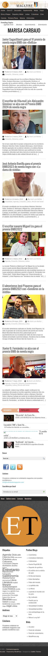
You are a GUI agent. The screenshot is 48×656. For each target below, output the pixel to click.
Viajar (42, 10)
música (11, 589)
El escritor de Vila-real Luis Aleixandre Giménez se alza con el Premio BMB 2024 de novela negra (23, 104)
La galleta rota (34, 585)
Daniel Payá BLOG (35, 564)
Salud (5, 602)
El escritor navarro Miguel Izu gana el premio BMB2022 (22, 227)
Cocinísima (32, 555)
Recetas (19, 25)
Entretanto (42, 25)
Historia (5, 578)
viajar (9, 606)
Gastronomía (27, 10)
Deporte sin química (35, 567)
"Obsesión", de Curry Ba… (25, 415)
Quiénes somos (10, 498)
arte (19, 555)
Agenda (16, 202)
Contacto (20, 498)
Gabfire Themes (36, 651)
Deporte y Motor (17, 14)
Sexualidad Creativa (36, 606)
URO (18, 604)
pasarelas (5, 593)
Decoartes (17, 10)
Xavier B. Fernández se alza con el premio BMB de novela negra (20, 349)
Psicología (14, 595)
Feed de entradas (35, 630)
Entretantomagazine (12, 649)
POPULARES (25, 410)
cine (12, 557)
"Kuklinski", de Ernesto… (25, 442)
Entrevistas (30, 18)
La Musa (32, 589)
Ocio (8, 591)
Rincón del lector (38, 202)
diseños (15, 566)
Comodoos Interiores (36, 558)
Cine (42, 14)
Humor (12, 578)
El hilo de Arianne (35, 576)
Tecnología (11, 602)
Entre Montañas (34, 579)
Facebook (6, 467)
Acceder (31, 627)
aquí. (18, 630)
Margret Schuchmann (9, 585)
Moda (36, 10)
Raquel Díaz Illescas (8, 597)
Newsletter (28, 498)
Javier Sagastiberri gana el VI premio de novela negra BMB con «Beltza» (23, 40)
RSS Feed (20, 467)
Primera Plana (13, 18)
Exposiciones (7, 572)
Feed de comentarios (36, 633)
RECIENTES (7, 410)
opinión (12, 591)
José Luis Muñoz (35, 72)
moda (4, 589)
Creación (8, 74)
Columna (6, 559)
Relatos (14, 599)
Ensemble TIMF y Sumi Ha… (15, 424)
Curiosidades (7, 564)
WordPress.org (34, 636)
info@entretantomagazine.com (13, 482)
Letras (27, 14)
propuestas (6, 595)
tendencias (6, 604)
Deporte (15, 564)
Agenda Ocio (8, 25)
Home (3, 10)
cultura (14, 559)
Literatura (7, 582)
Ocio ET (9, 10)
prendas (12, 593)
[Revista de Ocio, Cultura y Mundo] (24, 4)
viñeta (14, 606)
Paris (17, 591)
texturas (13, 604)
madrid (15, 583)
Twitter (13, 467)
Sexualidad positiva (35, 609)
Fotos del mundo (34, 582)
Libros (14, 580)
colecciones (18, 557)
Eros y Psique (5, 14)
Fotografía (6, 574)
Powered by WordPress (14, 651)
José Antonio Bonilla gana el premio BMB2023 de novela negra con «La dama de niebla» (21, 166)
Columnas (35, 14)
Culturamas (7, 561)
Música (22, 18)
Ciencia (3, 18)
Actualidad (8, 202)
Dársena (15, 74)
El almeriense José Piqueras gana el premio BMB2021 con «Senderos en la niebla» (23, 289)
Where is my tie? (34, 618)
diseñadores (6, 566)
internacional (6, 580)
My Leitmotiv (33, 597)
